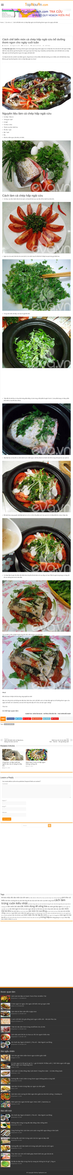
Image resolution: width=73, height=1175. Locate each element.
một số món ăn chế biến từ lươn (22, 917)
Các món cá (8, 22)
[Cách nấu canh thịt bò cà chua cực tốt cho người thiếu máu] (5, 1037)
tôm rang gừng (54, 917)
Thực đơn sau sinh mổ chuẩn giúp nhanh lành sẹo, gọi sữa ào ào (32, 1154)
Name (4, 800)
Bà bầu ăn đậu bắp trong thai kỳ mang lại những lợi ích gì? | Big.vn (33, 1161)
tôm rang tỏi (62, 917)
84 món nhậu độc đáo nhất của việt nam (15, 897)
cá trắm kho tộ (8, 913)
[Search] (49, 825)
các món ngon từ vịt (16, 909)
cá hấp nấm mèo (9, 724)
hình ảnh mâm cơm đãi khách (50, 913)
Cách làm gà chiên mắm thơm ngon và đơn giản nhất (28, 1055)
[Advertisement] (36, 30)
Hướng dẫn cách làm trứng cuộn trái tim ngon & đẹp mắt (30, 1138)
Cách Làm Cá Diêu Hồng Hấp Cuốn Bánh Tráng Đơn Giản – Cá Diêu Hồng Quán (36, 1071)
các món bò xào (13, 906)
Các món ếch (61, 911)
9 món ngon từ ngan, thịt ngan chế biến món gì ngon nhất (30, 1004)
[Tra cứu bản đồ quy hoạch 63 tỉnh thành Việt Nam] (36, 13)
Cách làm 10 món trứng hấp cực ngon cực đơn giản (28, 1086)
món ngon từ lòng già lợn (53, 915)
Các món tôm (15, 911)
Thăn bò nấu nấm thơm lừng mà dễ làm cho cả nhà (28, 1027)
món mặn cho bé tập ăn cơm (35, 915)
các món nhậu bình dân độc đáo (51, 909)
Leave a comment (36, 45)
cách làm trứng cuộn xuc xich (35, 904)
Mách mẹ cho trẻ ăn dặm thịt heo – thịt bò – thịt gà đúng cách (59, 740)
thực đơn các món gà (35, 917)
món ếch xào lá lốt (10, 917)
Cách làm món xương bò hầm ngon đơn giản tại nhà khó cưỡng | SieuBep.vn (36, 1094)
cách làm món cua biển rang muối (44, 900)
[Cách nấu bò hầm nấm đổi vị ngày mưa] (5, 1014)
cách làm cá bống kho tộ (12, 900)
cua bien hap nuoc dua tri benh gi (53, 897)
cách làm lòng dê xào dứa (26, 900)
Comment (5, 783)
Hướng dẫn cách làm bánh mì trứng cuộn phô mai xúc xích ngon (32, 1146)
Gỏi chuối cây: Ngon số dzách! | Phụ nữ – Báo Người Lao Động (31, 1042)
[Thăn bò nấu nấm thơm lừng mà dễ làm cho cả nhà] (5, 1029)
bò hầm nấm (32, 897)
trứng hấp (45, 917)
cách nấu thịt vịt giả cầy (56, 904)
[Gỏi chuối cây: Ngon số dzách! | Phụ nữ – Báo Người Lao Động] (5, 1044)
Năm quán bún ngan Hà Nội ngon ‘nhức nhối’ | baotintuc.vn (30, 1102)
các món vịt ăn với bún (52, 911)
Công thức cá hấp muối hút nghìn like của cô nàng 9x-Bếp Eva (12, 764)
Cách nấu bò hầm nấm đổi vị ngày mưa (23, 1011)
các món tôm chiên (23, 911)
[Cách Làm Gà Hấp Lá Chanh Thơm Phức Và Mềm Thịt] (5, 998)
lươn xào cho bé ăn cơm (16, 915)
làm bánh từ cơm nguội (62, 913)
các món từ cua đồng (37, 911)
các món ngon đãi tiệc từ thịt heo (32, 909)
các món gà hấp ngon (54, 906)
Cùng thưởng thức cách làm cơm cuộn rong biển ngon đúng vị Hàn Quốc (35, 1130)
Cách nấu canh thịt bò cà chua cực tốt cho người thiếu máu (30, 1034)
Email (4, 806)
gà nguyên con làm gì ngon (36, 913)
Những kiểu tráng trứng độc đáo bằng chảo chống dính (29, 1123)
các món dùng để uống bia (33, 906)
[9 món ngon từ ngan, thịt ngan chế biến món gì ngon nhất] (5, 1006)
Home (2, 22)
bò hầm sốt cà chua (39, 897)
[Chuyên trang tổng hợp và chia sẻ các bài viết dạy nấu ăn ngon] (36, 4)
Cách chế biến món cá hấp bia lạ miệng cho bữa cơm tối (13, 740)
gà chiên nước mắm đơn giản (21, 913)
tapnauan (6, 45)
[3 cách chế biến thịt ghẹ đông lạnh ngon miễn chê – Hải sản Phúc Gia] (5, 1021)
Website (4, 812)
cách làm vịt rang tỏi (46, 904)
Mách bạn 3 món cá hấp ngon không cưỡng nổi (35, 763)
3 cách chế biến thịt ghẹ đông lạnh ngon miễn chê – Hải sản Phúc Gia (33, 1019)
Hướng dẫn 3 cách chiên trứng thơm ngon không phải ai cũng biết (33, 1079)
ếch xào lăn (14, 919)
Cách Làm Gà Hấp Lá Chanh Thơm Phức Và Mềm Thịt (28, 996)
